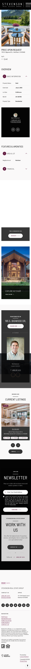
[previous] (13, 445)
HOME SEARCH (5, 622)
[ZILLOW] (28, 605)
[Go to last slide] (13, 130)
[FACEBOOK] (3, 605)
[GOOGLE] (23, 605)
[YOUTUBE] (15, 605)
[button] (15, 547)
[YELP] (19, 605)
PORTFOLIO (4, 617)
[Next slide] (18, 130)
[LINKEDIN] (11, 605)
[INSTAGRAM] (7, 605)
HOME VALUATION (6, 620)
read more (9, 294)
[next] (18, 445)
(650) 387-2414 (16, 120)
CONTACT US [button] (5, 624)
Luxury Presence (24, 656)
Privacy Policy (13, 504)
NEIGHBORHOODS (6, 619)
